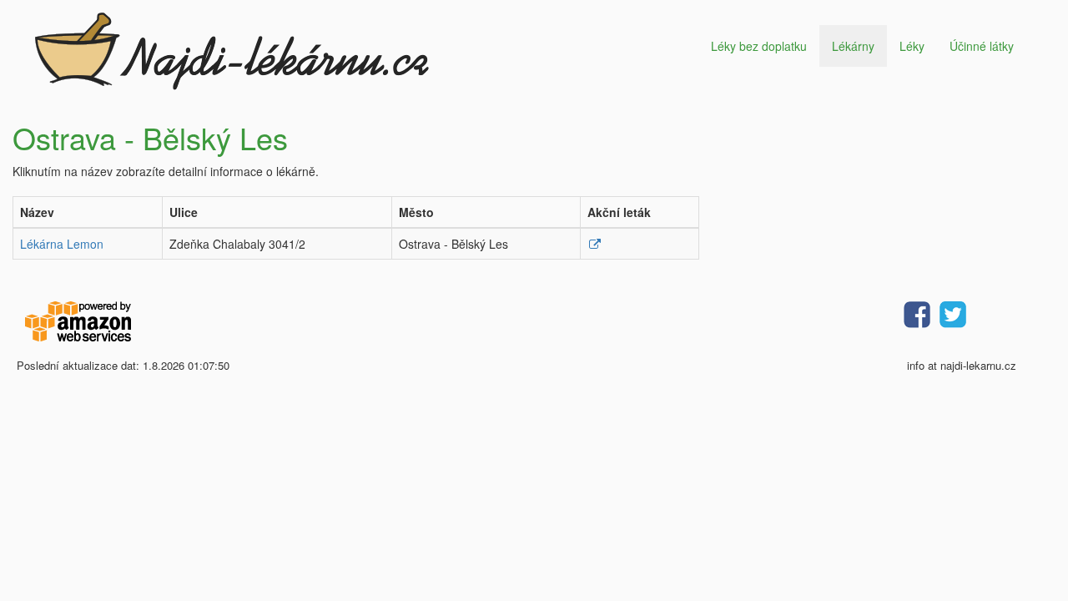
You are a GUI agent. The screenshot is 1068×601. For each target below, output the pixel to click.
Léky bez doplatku (759, 46)
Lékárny (853, 46)
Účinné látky (982, 46)
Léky (911, 46)
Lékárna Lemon (61, 243)
